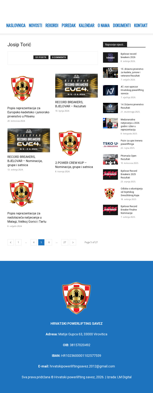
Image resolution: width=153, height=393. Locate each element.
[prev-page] (10, 242)
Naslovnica (16, 25)
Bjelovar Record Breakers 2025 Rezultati (129, 174)
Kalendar (86, 25)
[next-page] (73, 242)
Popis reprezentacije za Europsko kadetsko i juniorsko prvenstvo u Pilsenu (28, 112)
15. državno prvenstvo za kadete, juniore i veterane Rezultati (132, 72)
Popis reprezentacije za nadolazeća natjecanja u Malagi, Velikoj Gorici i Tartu (26, 217)
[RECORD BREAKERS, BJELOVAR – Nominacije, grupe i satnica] (28, 140)
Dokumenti (122, 25)
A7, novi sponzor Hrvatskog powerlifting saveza (132, 90)
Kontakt (141, 25)
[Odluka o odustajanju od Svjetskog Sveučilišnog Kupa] (110, 193)
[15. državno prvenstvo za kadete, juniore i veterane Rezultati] (110, 72)
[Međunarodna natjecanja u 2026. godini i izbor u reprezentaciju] (110, 123)
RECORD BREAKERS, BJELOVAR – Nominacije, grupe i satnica (24, 161)
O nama (104, 25)
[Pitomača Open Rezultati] (110, 159)
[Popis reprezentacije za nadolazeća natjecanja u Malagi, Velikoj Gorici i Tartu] (28, 194)
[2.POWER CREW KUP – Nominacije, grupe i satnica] (76, 143)
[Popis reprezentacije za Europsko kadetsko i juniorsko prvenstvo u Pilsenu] (28, 89)
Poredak (69, 25)
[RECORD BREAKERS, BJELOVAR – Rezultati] (76, 86)
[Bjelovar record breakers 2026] (110, 57)
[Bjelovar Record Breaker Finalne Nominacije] (110, 210)
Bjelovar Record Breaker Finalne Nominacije (129, 209)
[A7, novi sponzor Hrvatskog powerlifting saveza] (110, 90)
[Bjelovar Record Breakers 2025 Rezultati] (110, 174)
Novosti (35, 25)
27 (64, 242)
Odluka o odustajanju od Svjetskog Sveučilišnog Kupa (132, 192)
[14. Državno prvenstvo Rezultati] (110, 108)
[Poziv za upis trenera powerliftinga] (110, 144)
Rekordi (52, 25)
